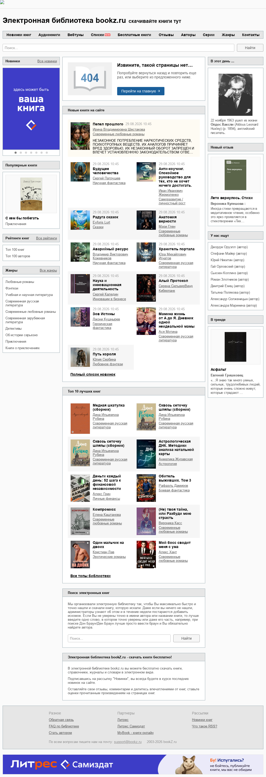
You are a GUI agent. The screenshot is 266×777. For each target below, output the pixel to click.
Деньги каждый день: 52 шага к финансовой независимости (107, 482)
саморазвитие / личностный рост (172, 201)
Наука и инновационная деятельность (107, 285)
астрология (168, 464)
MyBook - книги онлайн (135, 733)
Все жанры (48, 270)
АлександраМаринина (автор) (234, 305)
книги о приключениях (22, 348)
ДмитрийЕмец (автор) (227, 286)
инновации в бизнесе (109, 299)
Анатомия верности (168, 219)
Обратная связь (61, 720)
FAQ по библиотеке (64, 726)
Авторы (188, 35)
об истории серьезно (21, 335)
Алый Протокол (173, 281)
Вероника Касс (170, 523)
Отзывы (166, 35)
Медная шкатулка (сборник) (109, 407)
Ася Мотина (168, 332)
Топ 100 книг (14, 250)
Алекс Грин (101, 494)
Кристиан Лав (103, 552)
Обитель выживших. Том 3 (175, 478)
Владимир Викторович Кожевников (110, 256)
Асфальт (219, 369)
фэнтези (11, 288)
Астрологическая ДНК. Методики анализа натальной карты (176, 447)
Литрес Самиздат (131, 726)
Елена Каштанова (107, 515)
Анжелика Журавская (176, 459)
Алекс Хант (168, 552)
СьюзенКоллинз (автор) (229, 273)
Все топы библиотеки (90, 576)
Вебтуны (76, 35)
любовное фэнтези (108, 364)
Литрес (123, 720)
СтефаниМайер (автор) (229, 253)
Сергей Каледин (105, 294)
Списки (97, 35)
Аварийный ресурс (110, 249)
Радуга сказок (105, 217)
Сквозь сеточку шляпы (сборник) (174, 407)
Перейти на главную (138, 91)
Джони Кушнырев (106, 319)
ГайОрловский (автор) (228, 266)
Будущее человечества (105, 171)
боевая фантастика (174, 490)
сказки (98, 227)
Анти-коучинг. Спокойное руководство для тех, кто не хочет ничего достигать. (175, 177)
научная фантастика (109, 183)
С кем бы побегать (22, 218)
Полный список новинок (92, 374)
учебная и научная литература (28, 295)
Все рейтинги (46, 238)
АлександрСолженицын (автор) (235, 299)
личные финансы (106, 499)
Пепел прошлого (108, 124)
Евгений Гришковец (227, 375)
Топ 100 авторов (17, 256)
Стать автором (60, 733)
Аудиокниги (49, 35)
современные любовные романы (30, 312)
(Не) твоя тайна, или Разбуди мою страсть (175, 513)
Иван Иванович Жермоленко (171, 193)
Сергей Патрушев (106, 178)
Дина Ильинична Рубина (106, 417)
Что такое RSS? (204, 726)
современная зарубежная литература (25, 320)
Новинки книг (18, 35)
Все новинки (47, 61)
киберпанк (167, 291)
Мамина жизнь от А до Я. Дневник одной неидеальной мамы (177, 320)
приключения (15, 224)
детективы (13, 328)
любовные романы (19, 282)
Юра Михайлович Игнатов (172, 256)
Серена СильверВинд (176, 286)
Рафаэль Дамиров (173, 486)
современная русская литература (22, 303)
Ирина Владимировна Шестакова (119, 129)
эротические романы (109, 557)
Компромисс (104, 509)
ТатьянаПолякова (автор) (230, 292)
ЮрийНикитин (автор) (227, 260)
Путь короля (104, 354)
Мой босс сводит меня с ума (175, 544)
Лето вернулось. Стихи (232, 198)
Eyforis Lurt (101, 222)
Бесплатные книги (134, 35)
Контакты (251, 35)
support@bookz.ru (128, 742)
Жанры (228, 35)
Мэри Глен (167, 226)
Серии (209, 35)
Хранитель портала (177, 249)
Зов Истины (104, 314)
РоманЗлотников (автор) (230, 279)
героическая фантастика (102, 326)
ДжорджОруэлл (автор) (229, 247)
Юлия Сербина (104, 359)
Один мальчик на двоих (108, 544)
